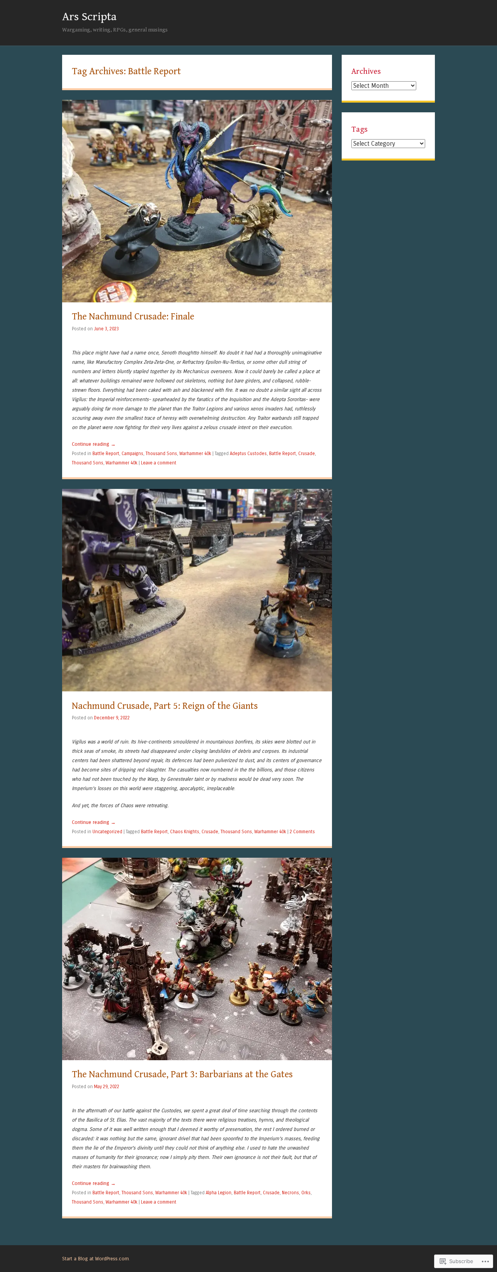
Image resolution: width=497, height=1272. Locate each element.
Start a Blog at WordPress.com (95, 1259)
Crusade (306, 453)
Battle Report (105, 453)
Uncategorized (107, 831)
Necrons (290, 1192)
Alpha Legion (218, 1192)
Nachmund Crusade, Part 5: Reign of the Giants (165, 706)
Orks (306, 1192)
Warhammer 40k (195, 453)
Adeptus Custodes (248, 453)
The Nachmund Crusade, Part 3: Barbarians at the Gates (182, 1074)
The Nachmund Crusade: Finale (133, 316)
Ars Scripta (89, 17)
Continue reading (94, 444)
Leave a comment (158, 463)
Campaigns (132, 453)
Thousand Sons (161, 453)
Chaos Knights (184, 831)
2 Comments (302, 831)
